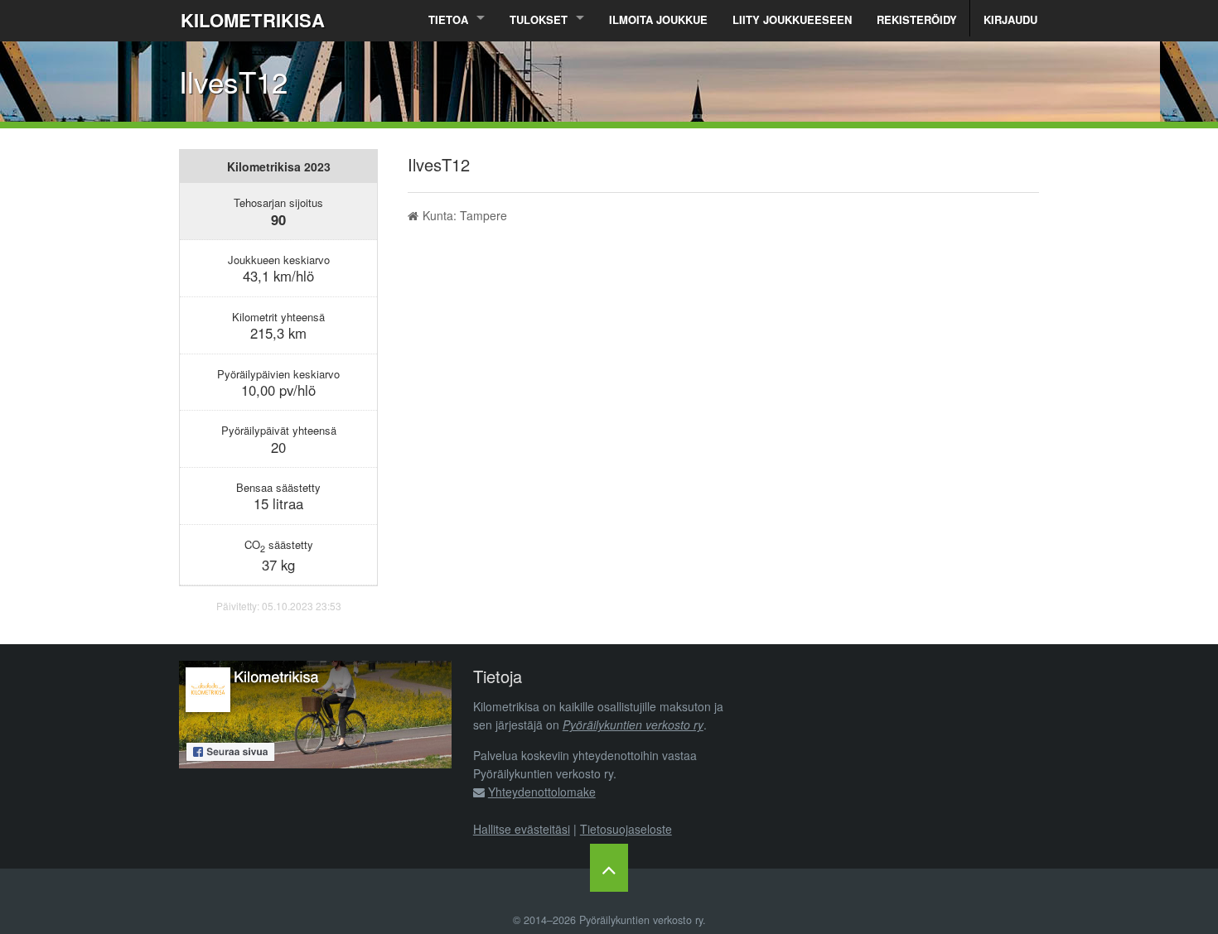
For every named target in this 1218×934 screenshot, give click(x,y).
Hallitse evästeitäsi (521, 829)
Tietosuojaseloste (626, 829)
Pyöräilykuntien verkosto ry (633, 724)
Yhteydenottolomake (542, 791)
